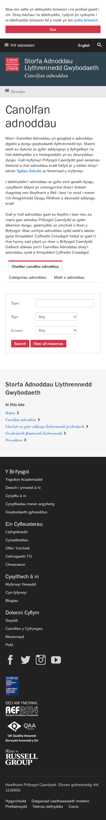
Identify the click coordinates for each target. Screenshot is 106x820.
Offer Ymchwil (17, 548)
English (84, 45)
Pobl (9, 645)
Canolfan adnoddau (20, 419)
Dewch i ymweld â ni (22, 487)
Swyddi (11, 620)
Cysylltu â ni (15, 496)
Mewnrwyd (14, 636)
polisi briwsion (86, 20)
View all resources (48, 343)
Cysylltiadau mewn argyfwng (29, 504)
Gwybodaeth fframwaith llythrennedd (33, 433)
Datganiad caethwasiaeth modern (60, 801)
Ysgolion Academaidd (23, 479)
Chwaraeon (15, 564)
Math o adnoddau (69, 277)
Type (14, 316)
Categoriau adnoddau (27, 277)
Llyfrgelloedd (16, 532)
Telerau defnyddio (47, 806)
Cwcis (73, 806)
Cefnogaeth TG (18, 556)
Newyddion (13, 439)
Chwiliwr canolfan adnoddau (35, 266)
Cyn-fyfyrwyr (16, 592)
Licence (17, 330)
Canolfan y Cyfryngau (24, 628)
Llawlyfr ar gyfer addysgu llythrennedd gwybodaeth (44, 426)
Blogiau (11, 600)
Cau (53, 29)
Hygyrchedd (15, 801)
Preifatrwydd (16, 806)
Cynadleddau (16, 540)
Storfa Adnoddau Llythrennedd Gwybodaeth (61, 64)
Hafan (10, 412)
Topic (15, 303)
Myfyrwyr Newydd (20, 584)
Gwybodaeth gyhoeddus (26, 512)
